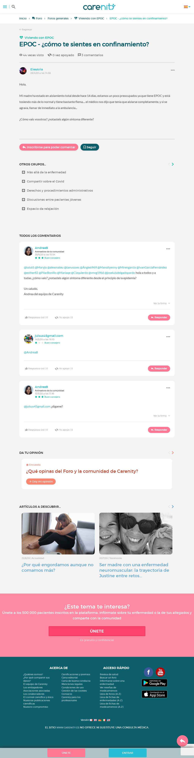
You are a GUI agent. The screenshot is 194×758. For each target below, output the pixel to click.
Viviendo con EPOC (91, 18)
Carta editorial (70, 677)
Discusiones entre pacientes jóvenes (54, 199)
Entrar (127, 753)
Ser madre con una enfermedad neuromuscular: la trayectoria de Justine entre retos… (134, 570)
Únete (97, 631)
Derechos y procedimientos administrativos (60, 190)
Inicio (23, 18)
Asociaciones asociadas (36, 690)
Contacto (67, 693)
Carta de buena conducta (76, 680)
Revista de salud (109, 674)
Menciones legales (72, 684)
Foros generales (58, 18)
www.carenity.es (67, 727)
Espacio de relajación (43, 209)
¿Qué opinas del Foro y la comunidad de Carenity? (82, 471)
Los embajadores (33, 687)
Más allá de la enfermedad (46, 172)
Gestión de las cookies (74, 690)
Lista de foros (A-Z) (110, 693)
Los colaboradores (33, 693)
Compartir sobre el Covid (45, 181)
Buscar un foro (108, 677)
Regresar (26, 29)
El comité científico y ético (38, 697)
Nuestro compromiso (35, 706)
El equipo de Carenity (35, 684)
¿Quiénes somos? (33, 674)
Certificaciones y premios (76, 674)
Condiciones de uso (73, 687)
